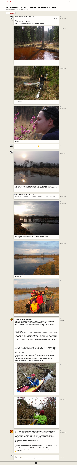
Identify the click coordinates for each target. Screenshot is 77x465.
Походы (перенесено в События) (13, 5)
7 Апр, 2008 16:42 (63, 153)
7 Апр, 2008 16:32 (63, 28)
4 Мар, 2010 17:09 (25, 9)
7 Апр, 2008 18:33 (63, 457)
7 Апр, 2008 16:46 (63, 196)
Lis (12, 433)
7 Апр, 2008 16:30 (63, 18)
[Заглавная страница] (7, 1)
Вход (74, 1)
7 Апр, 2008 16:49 (63, 203)
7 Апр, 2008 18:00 (63, 399)
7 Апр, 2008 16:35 (63, 108)
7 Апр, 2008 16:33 (63, 68)
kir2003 (11, 19)
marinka (11, 321)
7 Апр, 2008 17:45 (63, 320)
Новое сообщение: (14, 9)
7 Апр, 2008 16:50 (63, 243)
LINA (19, 9)
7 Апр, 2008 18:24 (63, 432)
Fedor (12, 147)
